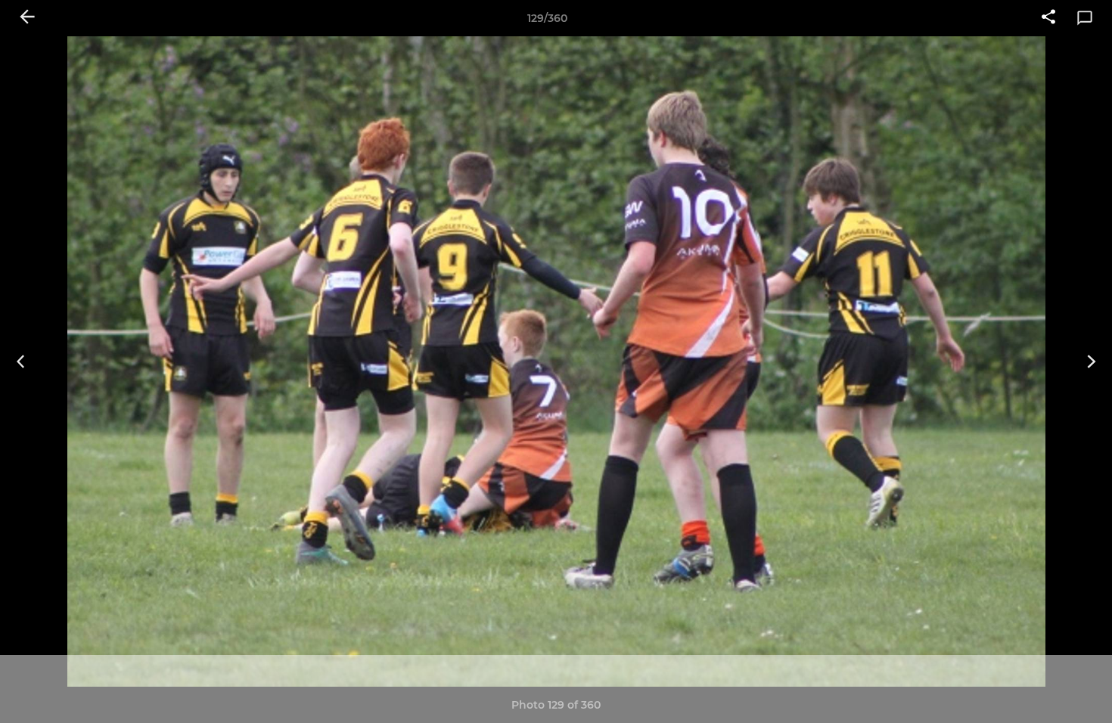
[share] (1048, 18)
